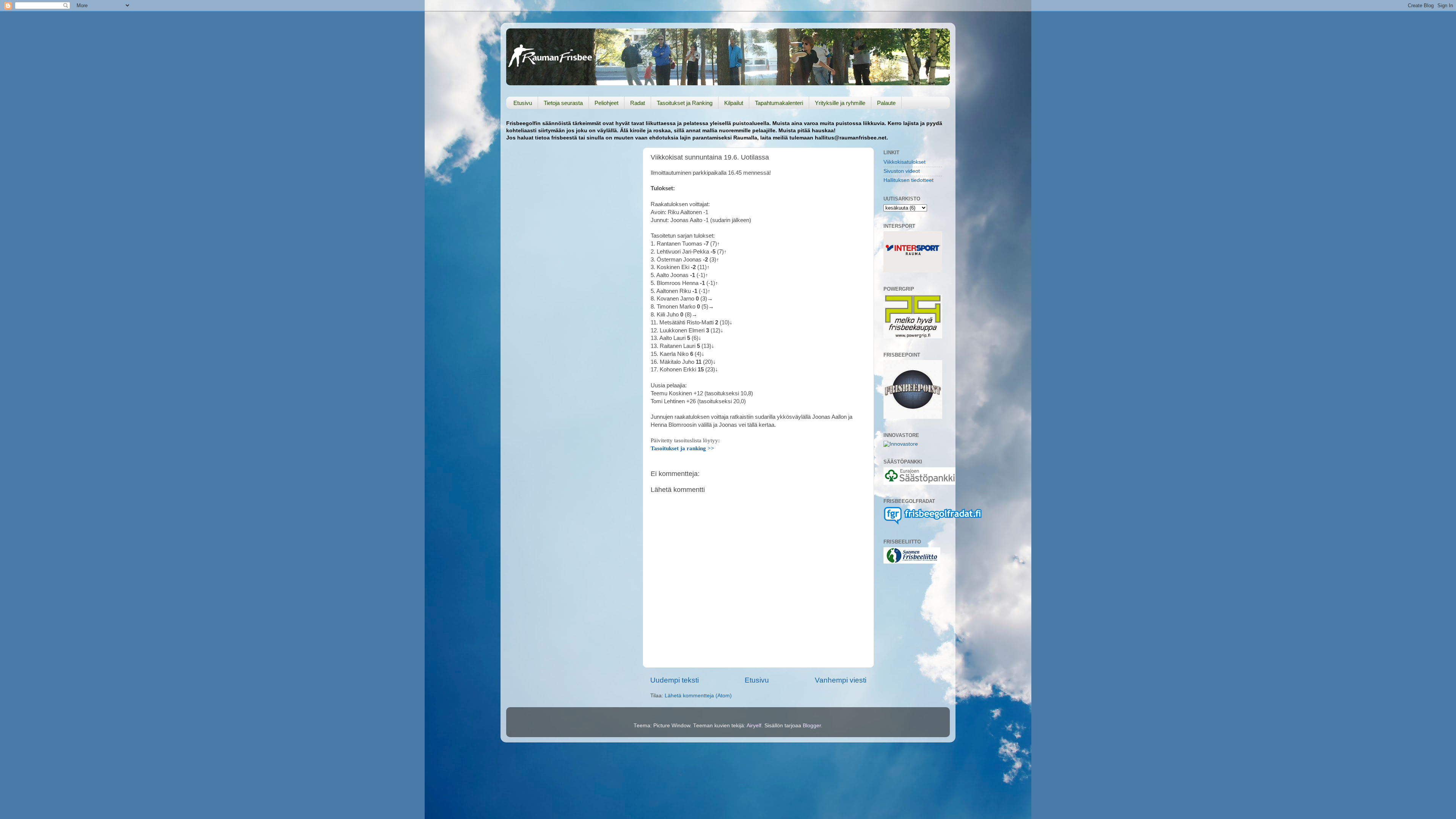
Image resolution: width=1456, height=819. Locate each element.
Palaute (886, 103)
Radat (637, 103)
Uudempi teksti (674, 680)
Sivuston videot (901, 171)
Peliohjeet (606, 103)
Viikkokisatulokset (904, 162)
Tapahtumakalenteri (779, 103)
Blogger (812, 725)
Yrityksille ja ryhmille (840, 103)
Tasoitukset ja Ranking (684, 103)
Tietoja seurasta (563, 103)
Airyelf (754, 725)
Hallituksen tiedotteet (908, 180)
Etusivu (522, 103)
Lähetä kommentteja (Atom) (698, 695)
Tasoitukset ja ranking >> (682, 448)
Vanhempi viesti (840, 680)
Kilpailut (733, 103)
